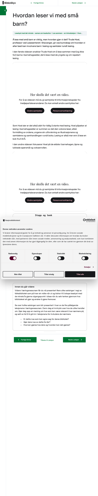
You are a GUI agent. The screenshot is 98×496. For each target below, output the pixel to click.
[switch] (37, 258)
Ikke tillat (18, 274)
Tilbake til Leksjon (47, 340)
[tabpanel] (50, 185)
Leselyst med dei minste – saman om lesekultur (33, 33)
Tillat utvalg (49, 274)
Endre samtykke (34, 111)
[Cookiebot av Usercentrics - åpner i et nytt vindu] (84, 220)
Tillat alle (80, 274)
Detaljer (87, 267)
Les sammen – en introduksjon (64, 33)
